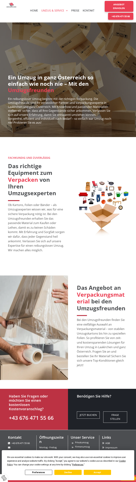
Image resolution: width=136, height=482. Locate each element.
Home (34, 10)
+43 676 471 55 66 (31, 417)
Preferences (38, 472)
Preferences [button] (77, 464)
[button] (119, 6)
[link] (55, 10)
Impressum (111, 447)
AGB (107, 443)
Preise (75, 10)
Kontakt (88, 10)
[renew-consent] (4, 478)
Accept (97, 472)
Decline (68, 472)
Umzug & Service (52, 10)
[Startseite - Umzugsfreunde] (11, 5)
